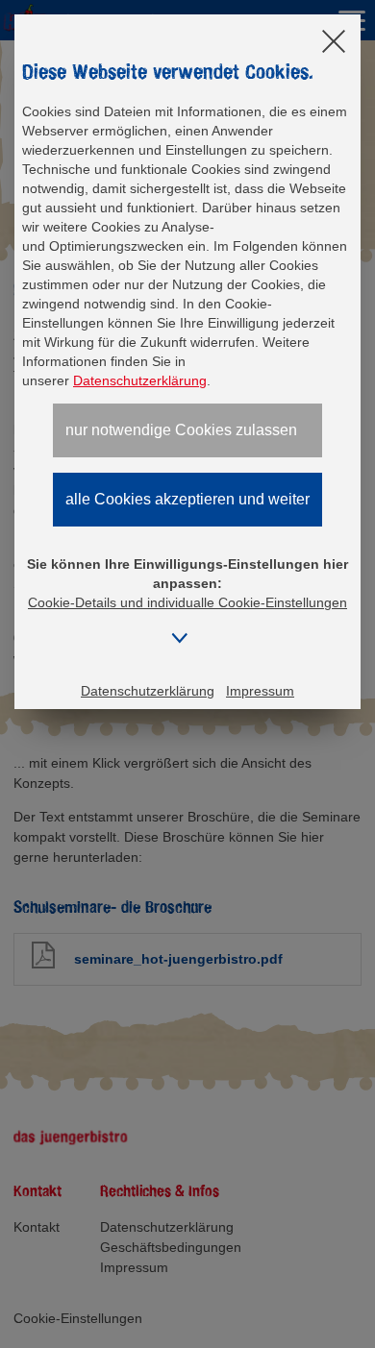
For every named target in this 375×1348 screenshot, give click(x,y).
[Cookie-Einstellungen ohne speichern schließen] (334, 42)
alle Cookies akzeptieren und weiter (187, 499)
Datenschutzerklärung (140, 380)
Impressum (260, 691)
